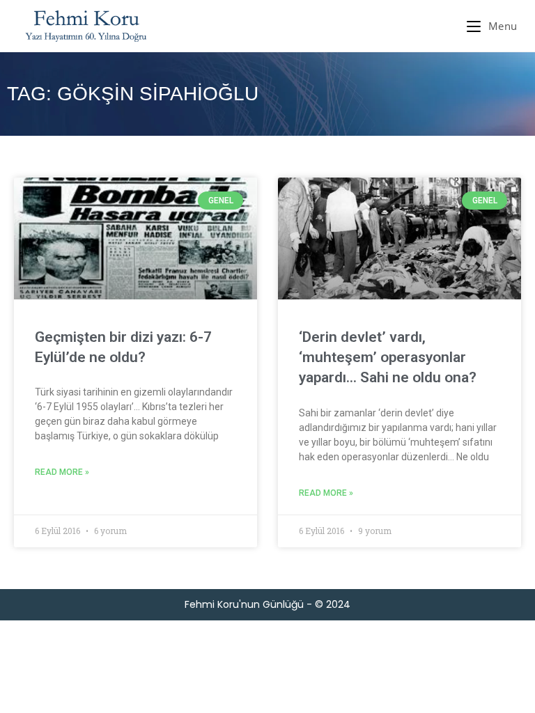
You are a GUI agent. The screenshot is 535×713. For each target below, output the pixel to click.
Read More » (62, 472)
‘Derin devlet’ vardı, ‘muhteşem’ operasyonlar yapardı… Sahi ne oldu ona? (387, 357)
